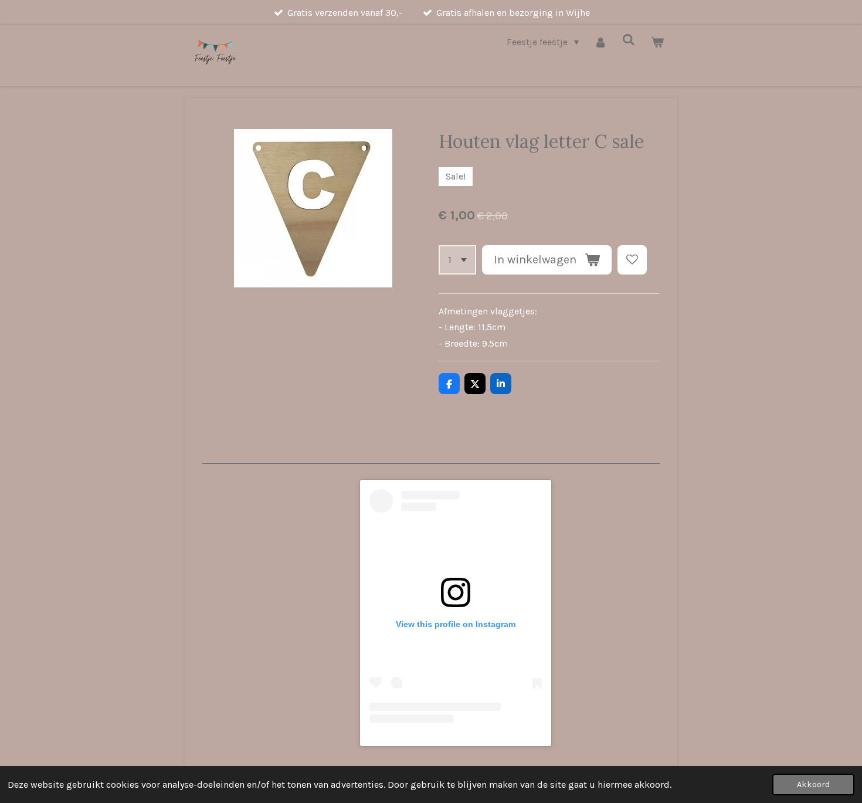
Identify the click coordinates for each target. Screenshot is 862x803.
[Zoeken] (629, 39)
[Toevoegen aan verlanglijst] (632, 260)
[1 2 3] (457, 260)
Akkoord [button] (813, 785)
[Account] (600, 42)
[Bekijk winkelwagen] (657, 42)
